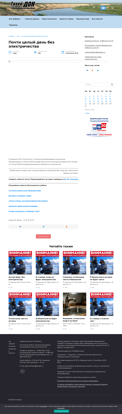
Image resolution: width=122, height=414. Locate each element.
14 (102, 99)
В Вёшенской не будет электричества (46, 320)
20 (98, 101)
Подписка (13, 25)
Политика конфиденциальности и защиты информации (77, 381)
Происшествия (82, 19)
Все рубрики (14, 19)
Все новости (97, 19)
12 (94, 99)
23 (110, 101)
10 (86, 99)
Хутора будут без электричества (17, 278)
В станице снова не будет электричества (46, 278)
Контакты (12, 346)
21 (102, 101)
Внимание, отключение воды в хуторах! (74, 319)
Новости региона (49, 19)
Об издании (12, 343)
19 (94, 101)
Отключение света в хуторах (18, 320)
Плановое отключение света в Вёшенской (73, 278)
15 (106, 99)
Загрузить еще (43, 236)
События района (32, 19)
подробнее (43, 406)
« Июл (87, 113)
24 (86, 104)
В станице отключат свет (99, 320)
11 (89, 99)
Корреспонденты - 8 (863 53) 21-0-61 (99, 41)
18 (90, 101)
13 (98, 99)
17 (85, 101)
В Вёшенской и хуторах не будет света (101, 278)
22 (106, 101)
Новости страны (66, 19)
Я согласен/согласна (61, 411)
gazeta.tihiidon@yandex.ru (95, 52)
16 (110, 99)
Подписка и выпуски (12, 351)
